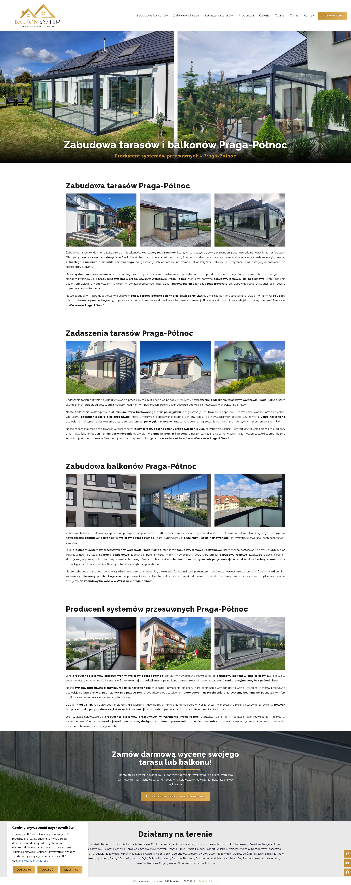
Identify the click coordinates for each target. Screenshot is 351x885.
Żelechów (273, 858)
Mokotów (255, 844)
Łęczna (136, 858)
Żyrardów (102, 858)
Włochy (234, 849)
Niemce (222, 858)
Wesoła (245, 849)
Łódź (268, 853)
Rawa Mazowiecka (221, 844)
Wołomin (193, 853)
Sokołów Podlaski (146, 863)
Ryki (144, 858)
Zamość (166, 844)
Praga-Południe (272, 844)
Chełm (155, 844)
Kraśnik (95, 844)
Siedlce (116, 844)
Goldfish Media (209, 881)
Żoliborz (210, 849)
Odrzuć (47, 869)
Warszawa (240, 844)
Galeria (264, 15)
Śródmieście (148, 849)
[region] (47, 850)
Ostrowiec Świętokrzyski (248, 853)
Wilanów (222, 849)
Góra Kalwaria (186, 863)
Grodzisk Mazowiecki (106, 853)
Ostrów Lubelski (205, 858)
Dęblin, (153, 858)
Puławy (177, 844)
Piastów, (177, 858)
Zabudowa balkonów (152, 15)
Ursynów (95, 849)
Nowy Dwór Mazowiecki (216, 853)
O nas (294, 15)
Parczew (188, 858)
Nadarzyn (164, 858)
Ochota (172, 849)
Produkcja (246, 15)
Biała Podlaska (140, 844)
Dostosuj (24, 869)
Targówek (132, 849)
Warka (173, 863)
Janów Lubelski (206, 863)
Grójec (163, 863)
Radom (106, 844)
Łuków (91, 858)
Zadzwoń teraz (333, 15)
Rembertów (259, 849)
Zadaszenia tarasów (219, 15)
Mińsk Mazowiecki (132, 853)
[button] (4, 96)
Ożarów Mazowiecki (158, 853)
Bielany (107, 849)
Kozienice (202, 844)
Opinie (279, 15)
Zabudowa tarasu (186, 15)
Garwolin (188, 844)
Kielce (126, 844)
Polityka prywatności (35, 860)
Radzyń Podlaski (119, 858)
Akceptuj (71, 869)
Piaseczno (274, 849)
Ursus (181, 849)
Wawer (161, 849)
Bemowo (119, 849)
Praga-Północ (195, 849)
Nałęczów (235, 858)
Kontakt (310, 15)
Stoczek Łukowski (254, 858)
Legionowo (179, 853)
